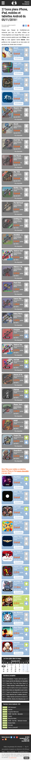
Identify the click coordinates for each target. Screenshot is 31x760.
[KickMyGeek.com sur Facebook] (14, 737)
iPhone (15, 50)
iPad (22, 49)
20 (7, 670)
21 (11, 670)
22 (15, 670)
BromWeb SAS (25, 741)
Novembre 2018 (15, 661)
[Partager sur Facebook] (24, 25)
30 (7, 664)
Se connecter (25, 4)
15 (15, 668)
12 (3, 668)
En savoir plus (12, 757)
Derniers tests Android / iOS (11, 704)
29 (3, 664)
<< (2, 661)
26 (3, 671)
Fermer (26, 758)
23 (19, 670)
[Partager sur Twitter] (26, 25)
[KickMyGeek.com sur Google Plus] (17, 737)
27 (7, 671)
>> (28, 661)
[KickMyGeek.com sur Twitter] (11, 737)
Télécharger (18, 58)
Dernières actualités (9, 675)
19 (3, 670)
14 (11, 668)
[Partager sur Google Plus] (28, 25)
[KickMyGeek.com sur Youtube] (3, 739)
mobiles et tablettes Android (18, 111)
